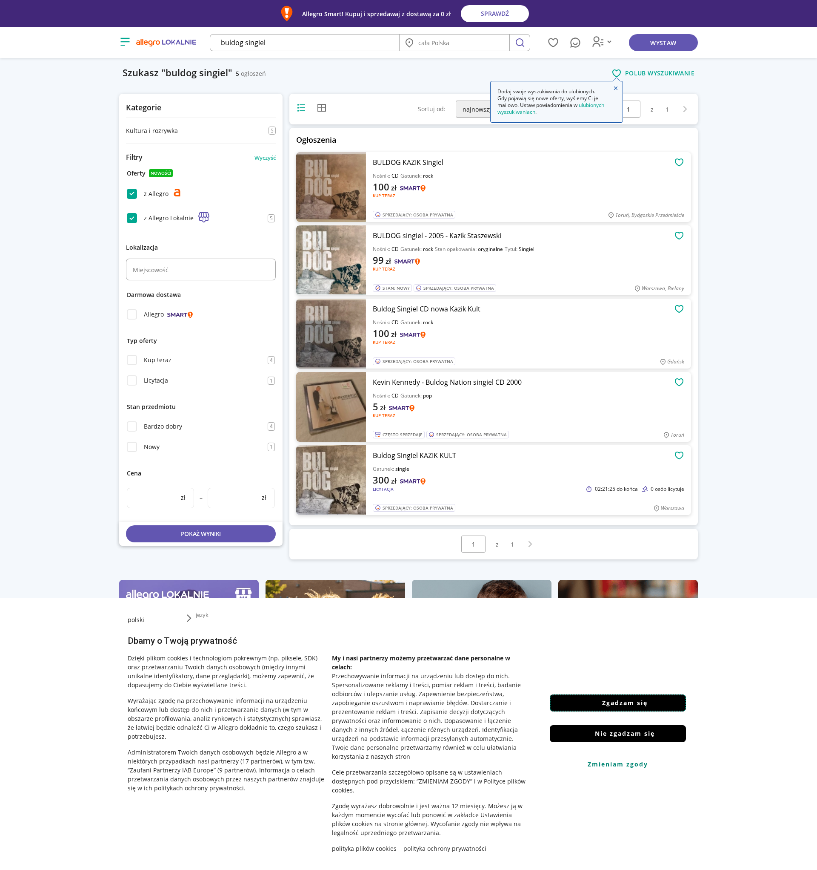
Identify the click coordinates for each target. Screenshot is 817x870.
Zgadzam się (625, 703)
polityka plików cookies (364, 848)
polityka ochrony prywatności (444, 848)
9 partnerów (236, 770)
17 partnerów (261, 761)
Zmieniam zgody (618, 764)
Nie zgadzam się (625, 733)
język (202, 614)
